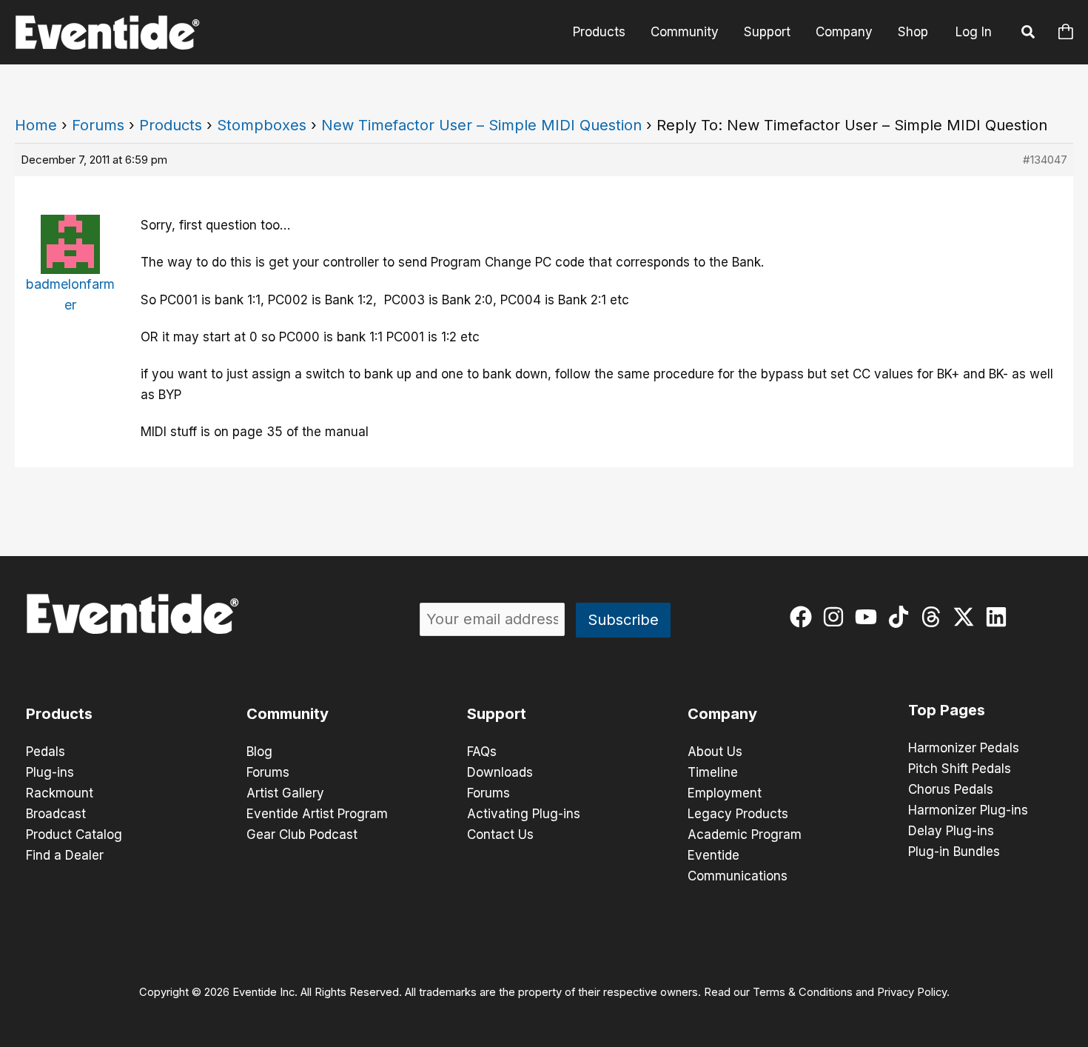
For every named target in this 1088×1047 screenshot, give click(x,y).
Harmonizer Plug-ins (968, 810)
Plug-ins (50, 772)
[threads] (934, 617)
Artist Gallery (285, 793)
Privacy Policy (912, 992)
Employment (725, 793)
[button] (1028, 34)
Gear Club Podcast (301, 834)
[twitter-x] (967, 617)
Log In (974, 31)
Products (599, 31)
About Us (715, 751)
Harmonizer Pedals (963, 747)
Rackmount (59, 793)
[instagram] (836, 617)
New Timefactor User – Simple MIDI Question (481, 125)
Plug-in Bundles (954, 851)
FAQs (482, 751)
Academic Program (745, 834)
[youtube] (869, 617)
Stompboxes (261, 125)
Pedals (45, 751)
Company (844, 31)
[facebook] (804, 617)
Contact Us (500, 834)
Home (36, 125)
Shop (913, 31)
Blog (259, 751)
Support (767, 31)
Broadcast (56, 813)
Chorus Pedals (950, 789)
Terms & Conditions (803, 992)
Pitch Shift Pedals (959, 768)
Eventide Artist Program (317, 813)
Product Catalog (74, 834)
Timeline (713, 772)
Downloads (500, 772)
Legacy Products (738, 813)
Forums (98, 125)
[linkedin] (999, 617)
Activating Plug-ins (523, 813)
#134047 (1045, 160)
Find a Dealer (65, 855)
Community (685, 31)
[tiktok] (901, 617)
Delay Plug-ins (951, 830)
